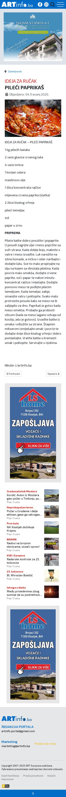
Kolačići (51, 775)
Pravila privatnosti (33, 775)
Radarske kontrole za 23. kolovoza (23, 560)
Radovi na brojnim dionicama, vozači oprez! (23, 544)
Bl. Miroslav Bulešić (20, 575)
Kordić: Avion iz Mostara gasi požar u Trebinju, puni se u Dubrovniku (24, 496)
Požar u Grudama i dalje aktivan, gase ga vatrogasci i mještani (24, 512)
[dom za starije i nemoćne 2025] (33, 36)
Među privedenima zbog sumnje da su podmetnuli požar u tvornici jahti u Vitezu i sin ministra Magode (23, 592)
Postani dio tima (45, 743)
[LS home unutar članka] (33, 432)
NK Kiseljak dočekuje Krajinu (20, 528)
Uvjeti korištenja (10, 775)
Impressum (7, 779)
